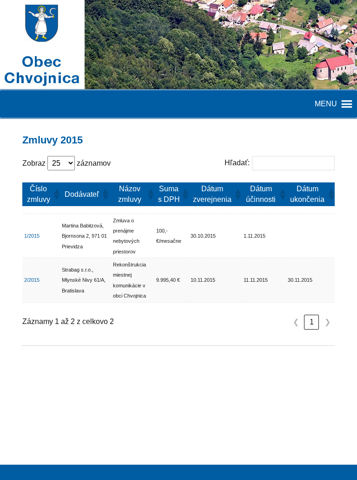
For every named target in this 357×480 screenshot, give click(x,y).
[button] (55, 194)
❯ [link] (327, 322)
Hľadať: (237, 163)
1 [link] (312, 322)
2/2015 (32, 280)
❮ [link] (296, 322)
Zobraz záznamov (66, 163)
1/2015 (32, 236)
